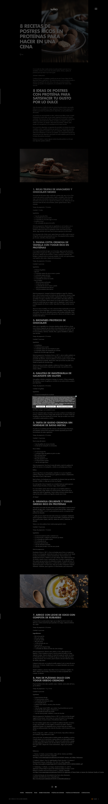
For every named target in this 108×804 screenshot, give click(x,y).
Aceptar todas (41, 406)
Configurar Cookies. (37, 403)
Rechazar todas (50, 406)
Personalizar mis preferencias (64, 406)
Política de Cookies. (59, 404)
